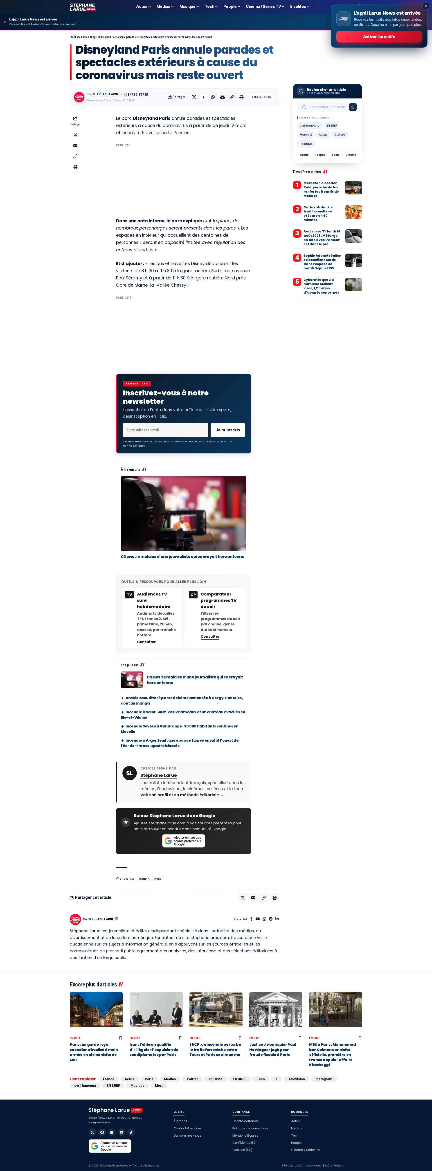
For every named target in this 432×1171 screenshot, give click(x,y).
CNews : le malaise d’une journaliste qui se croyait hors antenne (182, 556)
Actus (323, 134)
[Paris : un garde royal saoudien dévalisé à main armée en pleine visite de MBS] (96, 1013)
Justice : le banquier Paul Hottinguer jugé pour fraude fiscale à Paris (272, 1049)
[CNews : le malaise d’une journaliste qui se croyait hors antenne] (183, 513)
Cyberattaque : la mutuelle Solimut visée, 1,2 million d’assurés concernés (321, 286)
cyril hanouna (310, 125)
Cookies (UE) (242, 1150)
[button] (232, 97)
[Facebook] (251, 919)
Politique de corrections (250, 1128)
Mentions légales (245, 1135)
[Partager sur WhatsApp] (213, 97)
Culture (339, 134)
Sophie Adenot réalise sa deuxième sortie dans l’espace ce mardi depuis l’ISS (322, 262)
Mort (159, 1085)
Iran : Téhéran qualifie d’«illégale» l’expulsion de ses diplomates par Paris (154, 1049)
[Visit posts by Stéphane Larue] (79, 97)
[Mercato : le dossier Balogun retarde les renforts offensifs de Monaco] (353, 187)
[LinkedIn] (277, 919)
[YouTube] (257, 919)
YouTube (215, 1079)
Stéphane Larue (106, 94)
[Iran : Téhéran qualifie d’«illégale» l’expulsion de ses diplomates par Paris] (156, 1013)
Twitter (192, 1079)
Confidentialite (134, 446)
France (108, 1079)
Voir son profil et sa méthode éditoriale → (182, 795)
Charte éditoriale (245, 1121)
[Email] (222, 97)
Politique (306, 144)
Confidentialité (243, 1143)
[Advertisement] (183, 180)
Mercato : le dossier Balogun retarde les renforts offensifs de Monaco (321, 189)
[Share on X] (194, 97)
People (320, 155)
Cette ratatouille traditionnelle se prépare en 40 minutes (318, 213)
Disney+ (144, 878)
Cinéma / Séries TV (305, 1150)
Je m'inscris (228, 430)
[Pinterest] (270, 919)
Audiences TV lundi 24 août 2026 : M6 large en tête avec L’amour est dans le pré (322, 237)
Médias (170, 1079)
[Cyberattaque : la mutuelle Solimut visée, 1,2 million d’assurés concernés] (353, 284)
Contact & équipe (187, 1128)
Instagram (323, 1079)
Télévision (296, 1079)
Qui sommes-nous (187, 1135)
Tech (335, 155)
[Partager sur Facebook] (203, 97)
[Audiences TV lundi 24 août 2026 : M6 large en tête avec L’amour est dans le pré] (353, 236)
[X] (92, 1132)
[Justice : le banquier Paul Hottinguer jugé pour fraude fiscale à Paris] (275, 1013)
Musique (137, 1085)
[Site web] (245, 919)
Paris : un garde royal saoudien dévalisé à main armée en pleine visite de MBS (94, 1052)
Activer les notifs (379, 36)
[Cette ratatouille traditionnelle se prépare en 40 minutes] (353, 212)
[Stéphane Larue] (83, 7)
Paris (157, 878)
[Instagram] (264, 919)
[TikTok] (131, 1132)
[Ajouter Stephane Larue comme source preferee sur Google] (183, 841)
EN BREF (331, 125)
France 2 (306, 134)
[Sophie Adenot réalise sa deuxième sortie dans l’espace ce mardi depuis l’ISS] (353, 260)
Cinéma (351, 155)
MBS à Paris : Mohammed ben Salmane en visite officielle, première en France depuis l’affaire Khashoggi (332, 1054)
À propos (180, 1121)
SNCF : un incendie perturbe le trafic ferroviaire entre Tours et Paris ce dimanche (215, 1049)
